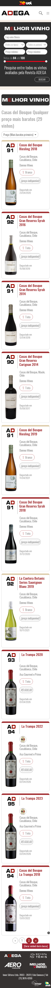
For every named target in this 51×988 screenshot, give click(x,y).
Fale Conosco (38, 975)
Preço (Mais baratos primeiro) (18, 134)
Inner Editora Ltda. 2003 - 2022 (17, 975)
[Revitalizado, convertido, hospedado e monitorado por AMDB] (47, 983)
